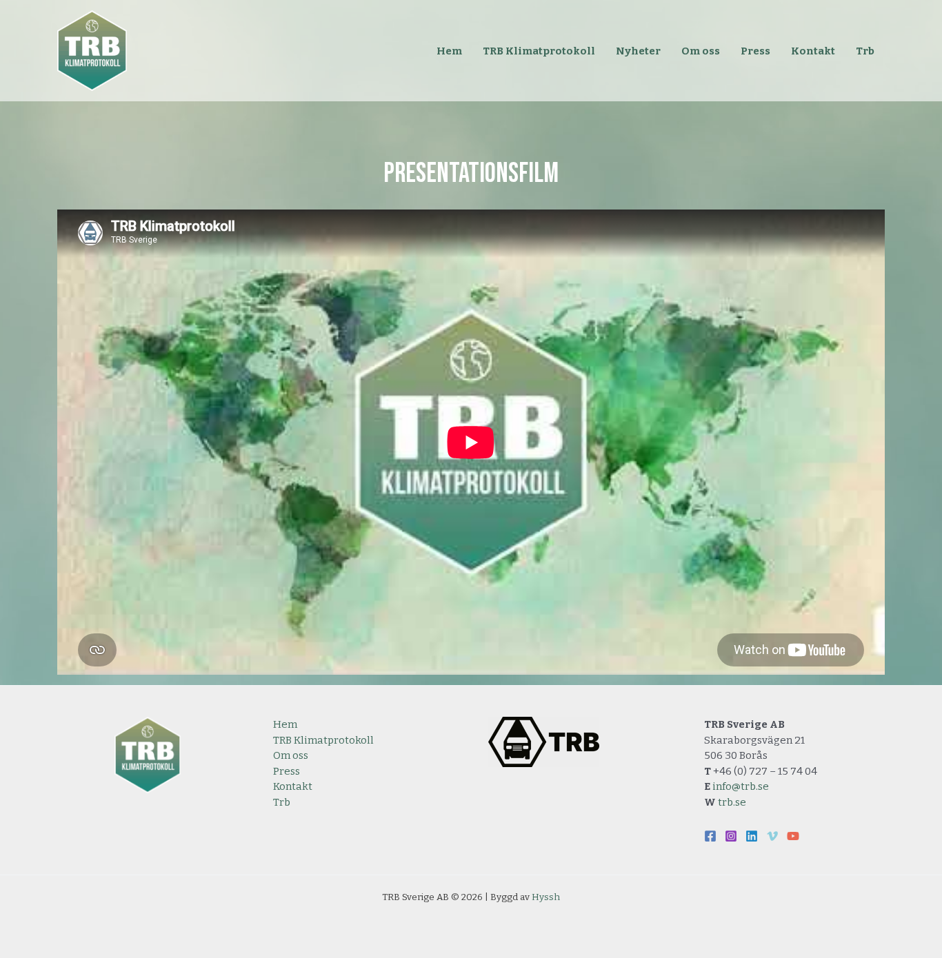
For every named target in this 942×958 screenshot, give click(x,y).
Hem (285, 724)
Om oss (290, 755)
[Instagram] (731, 836)
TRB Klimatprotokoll (323, 740)
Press (286, 771)
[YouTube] (793, 836)
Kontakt (292, 786)
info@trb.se (740, 786)
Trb (281, 802)
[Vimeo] (772, 836)
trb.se (732, 802)
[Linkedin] (751, 836)
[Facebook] (710, 836)
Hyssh (546, 897)
